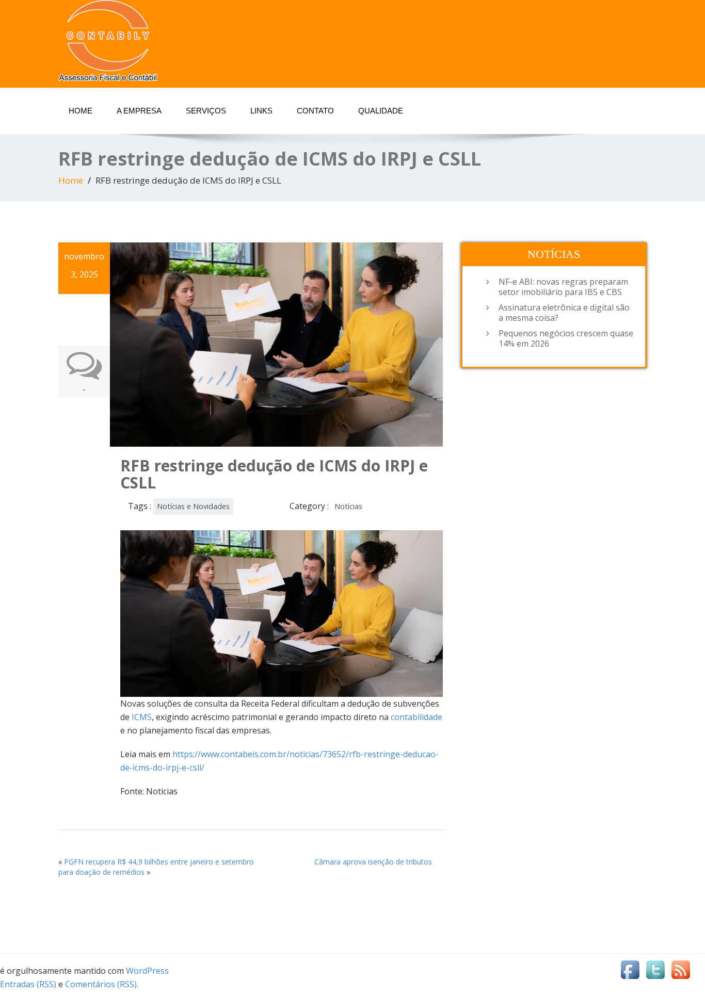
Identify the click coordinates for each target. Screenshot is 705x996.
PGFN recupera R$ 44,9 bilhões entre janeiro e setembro (159, 862)
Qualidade (380, 110)
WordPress (147, 970)
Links (261, 110)
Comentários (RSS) (101, 984)
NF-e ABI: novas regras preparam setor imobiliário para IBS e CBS (563, 286)
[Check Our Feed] (680, 969)
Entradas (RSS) (28, 984)
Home (80, 110)
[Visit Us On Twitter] (655, 969)
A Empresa (139, 110)
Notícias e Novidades (193, 506)
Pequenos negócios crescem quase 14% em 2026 (566, 338)
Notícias (348, 506)
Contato (315, 110)
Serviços (206, 110)
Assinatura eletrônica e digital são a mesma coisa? (564, 312)
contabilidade (416, 717)
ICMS (142, 717)
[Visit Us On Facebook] (630, 969)
